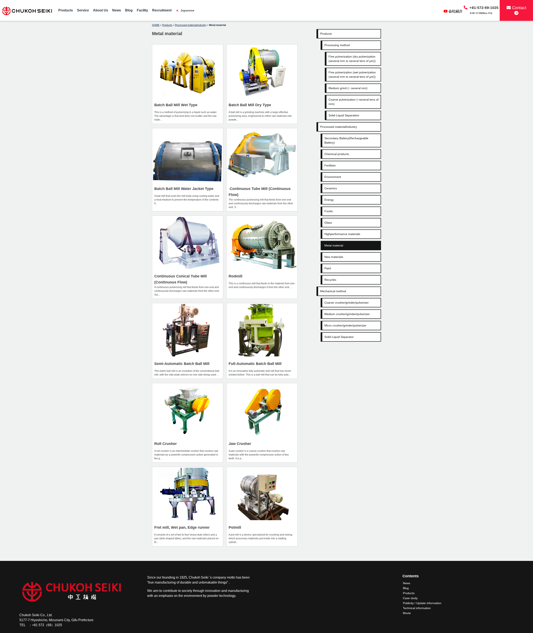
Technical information (417, 608)
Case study (410, 598)
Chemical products (336, 154)
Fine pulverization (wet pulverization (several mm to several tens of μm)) (352, 74)
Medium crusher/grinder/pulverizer (347, 314)
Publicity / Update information (422, 603)
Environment (332, 177)
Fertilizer (330, 165)
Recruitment (162, 10)
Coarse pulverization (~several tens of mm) (354, 102)
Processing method (337, 45)
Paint (327, 268)
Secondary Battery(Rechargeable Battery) (346, 140)
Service (83, 10)
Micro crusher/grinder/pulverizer (345, 325)
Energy (329, 199)
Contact (518, 7)
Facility (142, 10)
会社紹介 (455, 11)
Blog (129, 10)
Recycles (330, 279)
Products (65, 10)
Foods (328, 211)
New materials (333, 257)
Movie (407, 613)
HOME (155, 25)
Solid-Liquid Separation (344, 115)
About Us (100, 10)
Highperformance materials (342, 234)
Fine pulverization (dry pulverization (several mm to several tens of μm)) (352, 59)
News (116, 10)
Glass (328, 222)
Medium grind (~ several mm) (348, 88)
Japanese (187, 10)
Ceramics (330, 188)
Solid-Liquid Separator (339, 337)
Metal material (333, 245)
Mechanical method (333, 291)
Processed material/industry (190, 25)
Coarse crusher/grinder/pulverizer (346, 302)
